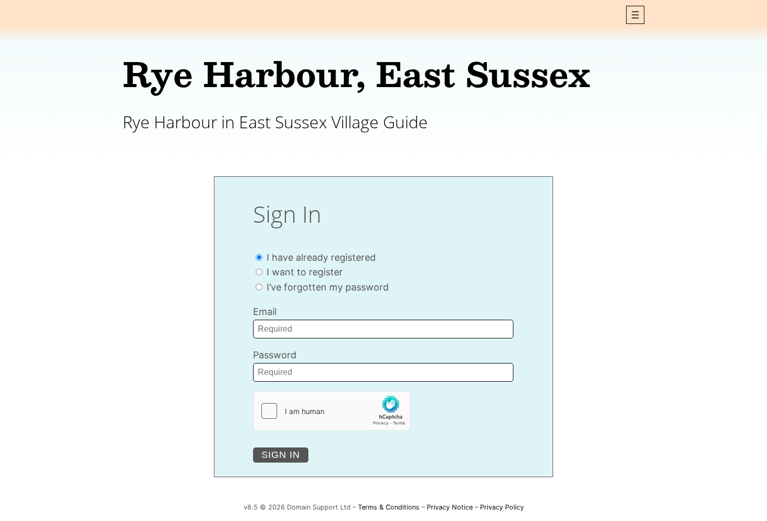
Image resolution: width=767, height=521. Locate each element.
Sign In (280, 455)
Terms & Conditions (389, 507)
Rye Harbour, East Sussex (356, 73)
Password (274, 354)
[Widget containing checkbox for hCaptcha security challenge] (332, 411)
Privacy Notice (450, 507)
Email (265, 311)
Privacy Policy (502, 507)
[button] (635, 15)
